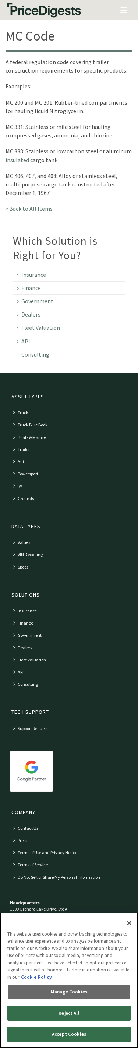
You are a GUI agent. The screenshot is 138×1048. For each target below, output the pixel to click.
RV (20, 486)
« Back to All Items (29, 208)
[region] (69, 980)
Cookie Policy (36, 977)
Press (22, 840)
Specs (23, 567)
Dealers (30, 314)
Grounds (26, 498)
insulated (17, 160)
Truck (23, 412)
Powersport (28, 473)
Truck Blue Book (32, 424)
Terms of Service (33, 864)
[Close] (129, 923)
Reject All (69, 1013)
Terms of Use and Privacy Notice (47, 852)
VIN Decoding (30, 554)
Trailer (24, 449)
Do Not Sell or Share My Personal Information (59, 877)
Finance (31, 287)
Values (24, 542)
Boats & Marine (32, 437)
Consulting (35, 354)
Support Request (33, 728)
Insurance (33, 274)
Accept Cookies (69, 1034)
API (25, 341)
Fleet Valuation (40, 327)
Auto (22, 461)
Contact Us (28, 828)
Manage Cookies (69, 992)
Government (37, 301)
